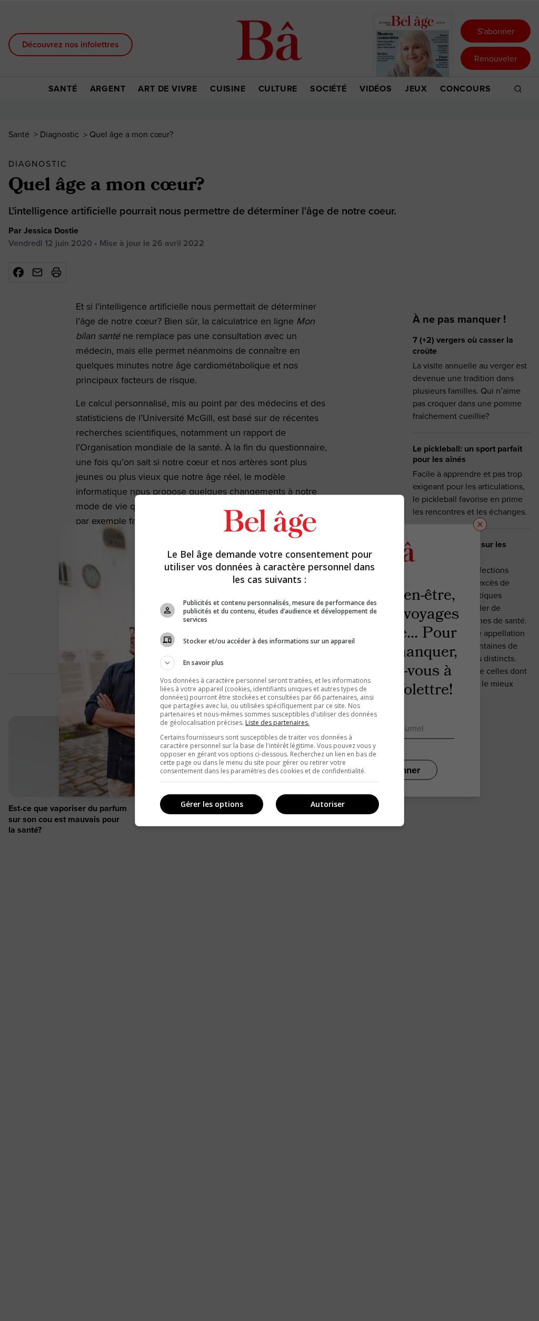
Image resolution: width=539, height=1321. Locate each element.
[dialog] (269, 660)
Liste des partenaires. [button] (277, 722)
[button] (269, 663)
